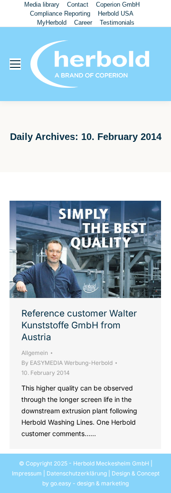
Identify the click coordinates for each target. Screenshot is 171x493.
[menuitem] (41, 4)
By (67, 362)
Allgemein (34, 352)
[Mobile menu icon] (15, 64)
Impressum (27, 473)
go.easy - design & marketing (89, 483)
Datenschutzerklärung (77, 473)
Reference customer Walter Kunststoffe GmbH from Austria (79, 325)
